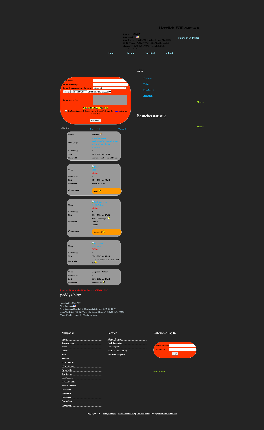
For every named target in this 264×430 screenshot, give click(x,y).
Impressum (66, 404)
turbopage (96, 245)
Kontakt (65, 358)
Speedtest (150, 53)
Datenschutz (67, 401)
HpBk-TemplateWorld (167, 413)
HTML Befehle (68, 381)
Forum (130, 53)
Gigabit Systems (114, 338)
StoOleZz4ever (98, 204)
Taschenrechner (68, 342)
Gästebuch (66, 393)
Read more (159, 371)
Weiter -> (122, 128)
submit (169, 53)
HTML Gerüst (68, 362)
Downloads (66, 389)
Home (111, 53)
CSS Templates (114, 346)
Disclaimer (66, 397)
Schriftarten (67, 373)
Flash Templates (115, 342)
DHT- (94, 169)
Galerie (65, 350)
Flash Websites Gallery (117, 350)
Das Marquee (67, 377)
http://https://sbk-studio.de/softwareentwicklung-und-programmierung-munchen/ (105, 142)
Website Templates (126, 413)
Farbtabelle (67, 369)
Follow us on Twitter (188, 37)
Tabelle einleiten (69, 385)
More (200, 102)
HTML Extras (68, 366)
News (64, 354)
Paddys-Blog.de (109, 413)
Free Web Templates (116, 354)
